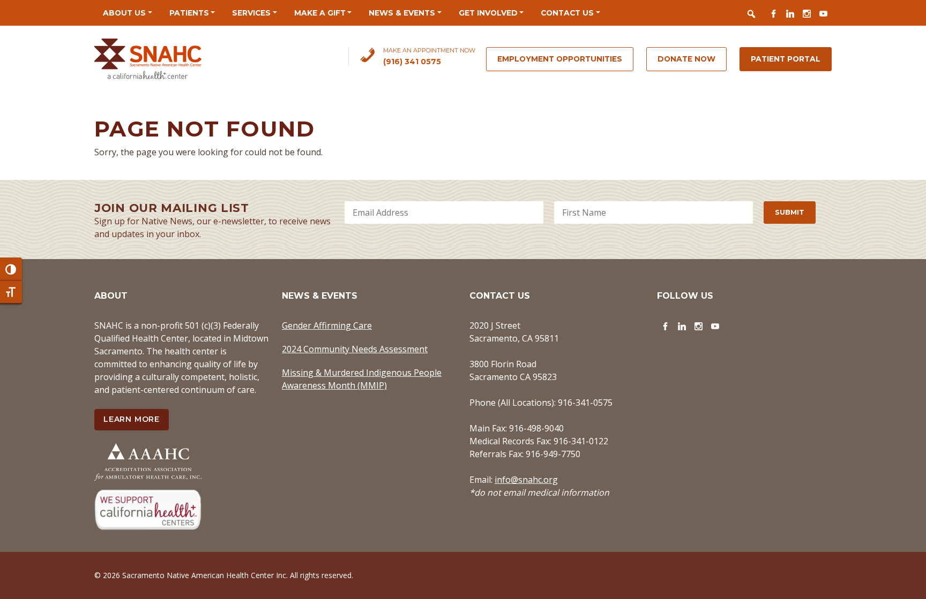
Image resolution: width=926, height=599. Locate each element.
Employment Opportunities (559, 59)
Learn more (131, 419)
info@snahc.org (526, 480)
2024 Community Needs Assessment (355, 349)
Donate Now (686, 59)
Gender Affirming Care (327, 325)
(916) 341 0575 (412, 61)
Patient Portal (785, 59)
